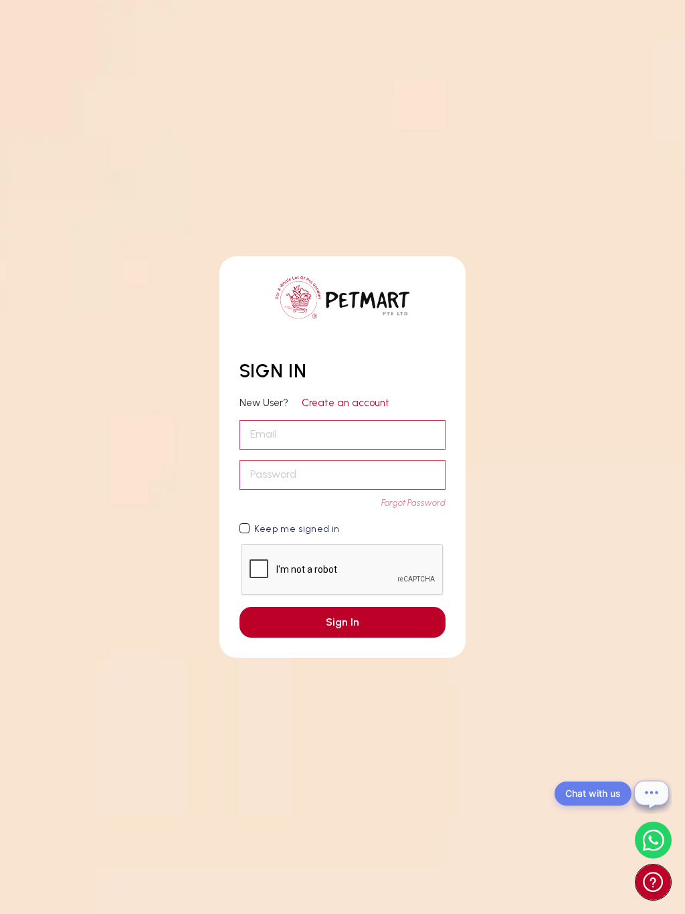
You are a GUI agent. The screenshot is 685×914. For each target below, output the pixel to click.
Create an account (345, 403)
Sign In (342, 622)
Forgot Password (413, 503)
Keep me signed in (297, 529)
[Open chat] (651, 793)
